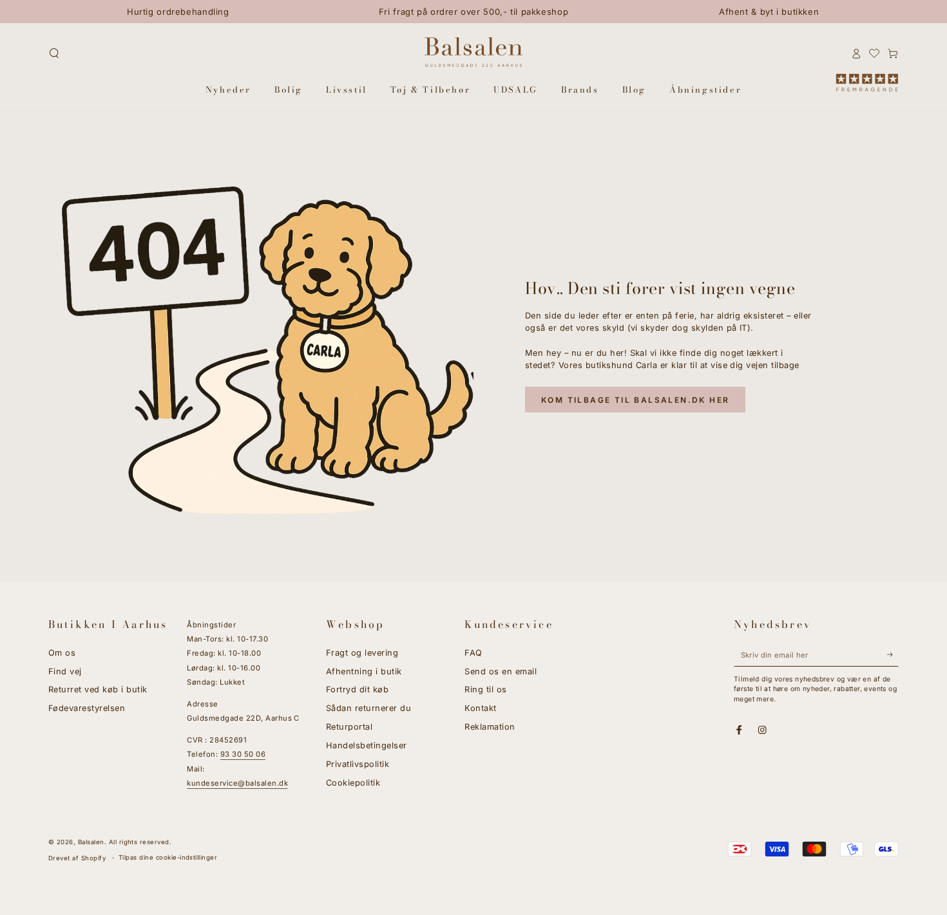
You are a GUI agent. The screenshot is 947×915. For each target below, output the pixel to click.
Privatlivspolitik (357, 764)
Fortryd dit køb (357, 689)
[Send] (893, 654)
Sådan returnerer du (368, 708)
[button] (54, 53)
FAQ (473, 653)
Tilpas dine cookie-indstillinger (168, 857)
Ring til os (485, 689)
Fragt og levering (362, 653)
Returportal (349, 727)
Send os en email (500, 671)
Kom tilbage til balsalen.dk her (635, 400)
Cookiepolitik (353, 783)
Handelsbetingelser (366, 745)
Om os (61, 653)
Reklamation (489, 727)
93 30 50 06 (242, 754)
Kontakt (480, 708)
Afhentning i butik (364, 671)
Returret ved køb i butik (98, 689)
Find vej (65, 671)
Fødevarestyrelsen (86, 708)
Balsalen (91, 842)
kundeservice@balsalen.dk (237, 783)
